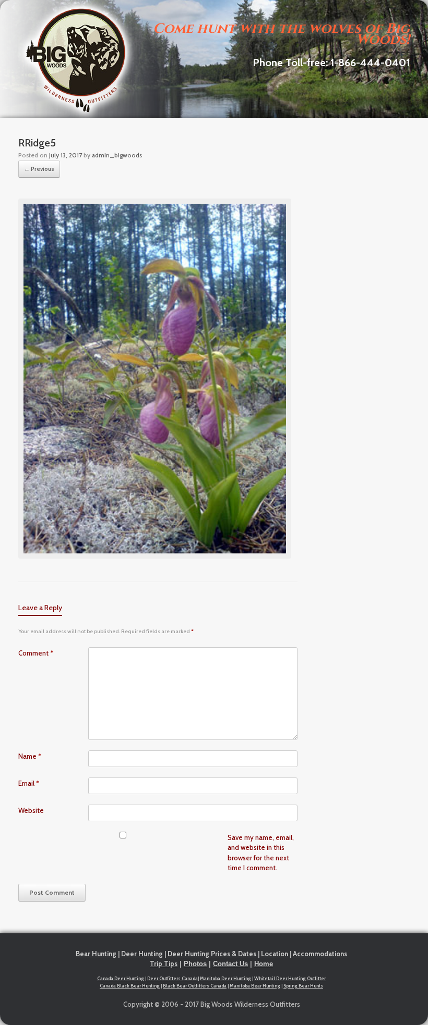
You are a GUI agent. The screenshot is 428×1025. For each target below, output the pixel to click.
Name (30, 756)
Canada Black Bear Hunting (130, 986)
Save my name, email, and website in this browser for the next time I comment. (261, 852)
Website (31, 810)
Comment (36, 653)
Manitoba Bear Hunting (255, 986)
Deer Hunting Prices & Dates (212, 953)
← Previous (39, 168)
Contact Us (230, 964)
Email (29, 783)
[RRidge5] (154, 556)
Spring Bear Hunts (303, 986)
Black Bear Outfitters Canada (195, 986)
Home (263, 964)
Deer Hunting (142, 953)
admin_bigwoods (117, 155)
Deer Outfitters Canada (172, 978)
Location (274, 953)
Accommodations (320, 953)
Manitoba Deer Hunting (225, 978)
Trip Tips (163, 963)
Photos (195, 964)
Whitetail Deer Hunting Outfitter (290, 978)
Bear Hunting (96, 953)
